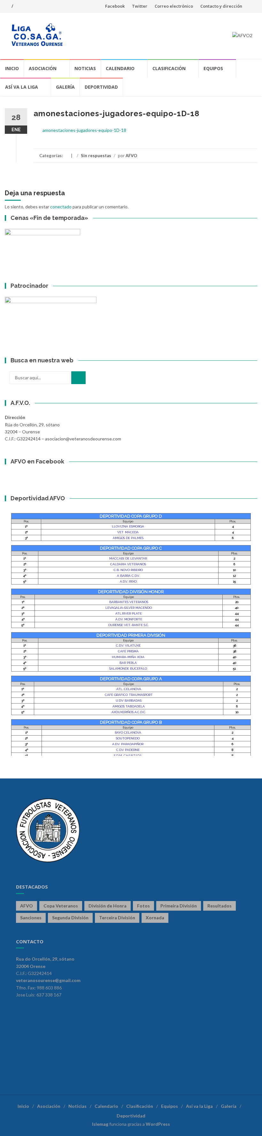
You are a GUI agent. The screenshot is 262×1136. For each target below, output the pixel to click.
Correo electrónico (174, 6)
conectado (61, 206)
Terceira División (117, 917)
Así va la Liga (21, 87)
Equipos (213, 68)
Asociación (43, 68)
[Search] (78, 377)
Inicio (12, 68)
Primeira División (178, 905)
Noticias (85, 68)
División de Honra (108, 905)
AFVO (131, 155)
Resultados (219, 905)
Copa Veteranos (60, 905)
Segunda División (70, 917)
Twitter (139, 6)
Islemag (100, 1124)
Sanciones (31, 917)
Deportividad (101, 87)
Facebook (115, 6)
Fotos (143, 905)
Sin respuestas (96, 155)
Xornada (155, 917)
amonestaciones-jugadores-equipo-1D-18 (84, 130)
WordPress (158, 1124)
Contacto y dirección (221, 6)
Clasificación (169, 68)
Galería (65, 87)
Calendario (120, 68)
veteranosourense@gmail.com (48, 980)
